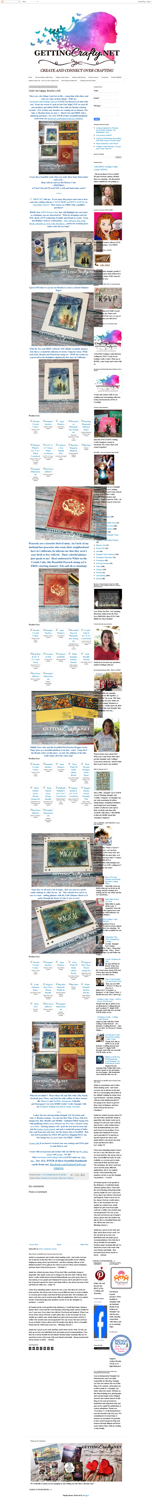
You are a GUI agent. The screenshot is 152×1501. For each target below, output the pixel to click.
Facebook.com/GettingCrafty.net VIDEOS (65, 118)
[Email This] (75, 1175)
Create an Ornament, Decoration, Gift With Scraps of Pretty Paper (108, 139)
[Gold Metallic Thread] (86, 659)
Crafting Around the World (87, 80)
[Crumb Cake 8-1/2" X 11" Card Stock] (86, 638)
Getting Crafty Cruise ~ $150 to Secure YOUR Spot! (109, 1000)
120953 (86, 644)
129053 (35, 1011)
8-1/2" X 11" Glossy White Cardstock (48, 457)
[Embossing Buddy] (60, 656)
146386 (73, 440)
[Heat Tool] (35, 1006)
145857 (86, 976)
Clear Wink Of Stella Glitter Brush (73, 779)
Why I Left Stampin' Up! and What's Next (113, 980)
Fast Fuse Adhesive (48, 474)
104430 (35, 480)
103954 (61, 428)
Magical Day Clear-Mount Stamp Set (86, 974)
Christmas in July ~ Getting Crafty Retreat (107, 1018)
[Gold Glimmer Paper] (35, 989)
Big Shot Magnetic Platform (73, 454)
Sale (97, 551)
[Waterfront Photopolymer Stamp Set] (73, 432)
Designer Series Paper (104, 528)
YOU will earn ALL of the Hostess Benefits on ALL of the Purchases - (57, 222)
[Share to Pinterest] (84, 1175)
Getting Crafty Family (46, 1129)
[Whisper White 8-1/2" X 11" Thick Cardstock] (35, 456)
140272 (35, 464)
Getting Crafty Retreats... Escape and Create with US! (108, 147)
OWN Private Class (49, 212)
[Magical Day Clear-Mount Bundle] (48, 992)
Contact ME (34, 1143)
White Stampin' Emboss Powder (74, 666)
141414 (73, 802)
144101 (35, 433)
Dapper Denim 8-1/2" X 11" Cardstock (73, 800)
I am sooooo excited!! (104, 135)
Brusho (37, 1178)
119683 (61, 804)
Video (98, 566)
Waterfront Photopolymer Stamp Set (73, 436)
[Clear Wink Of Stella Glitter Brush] (73, 775)
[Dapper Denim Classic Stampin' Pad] (86, 798)
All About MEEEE (116, 77)
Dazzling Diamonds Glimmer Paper (86, 433)
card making (101, 575)
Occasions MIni (57, 1178)
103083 (61, 661)
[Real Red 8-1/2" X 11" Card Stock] (35, 662)
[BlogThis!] (77, 1175)
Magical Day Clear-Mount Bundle (48, 996)
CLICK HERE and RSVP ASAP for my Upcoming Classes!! (60, 203)
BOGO (98, 513)
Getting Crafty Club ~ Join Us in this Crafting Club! (44, 80)
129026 (48, 476)
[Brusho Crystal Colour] (35, 426)
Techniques (100, 560)
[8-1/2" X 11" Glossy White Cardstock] (48, 453)
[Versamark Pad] (48, 656)
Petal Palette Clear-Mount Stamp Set (35, 802)
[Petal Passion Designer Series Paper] (86, 775)
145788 (35, 805)
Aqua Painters (61, 427)
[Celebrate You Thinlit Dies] (60, 453)
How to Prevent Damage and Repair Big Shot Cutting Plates (113, 880)
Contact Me (104, 77)
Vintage (99, 569)
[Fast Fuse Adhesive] (48, 471)
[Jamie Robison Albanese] (100, 1337)
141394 (86, 805)
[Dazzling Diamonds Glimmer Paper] (86, 429)
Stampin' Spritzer (48, 427)
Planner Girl (100, 545)
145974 (48, 805)
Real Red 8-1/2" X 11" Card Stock (35, 666)
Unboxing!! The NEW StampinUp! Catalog (112, 939)
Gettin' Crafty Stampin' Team (107, 534)
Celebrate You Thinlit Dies (60, 457)
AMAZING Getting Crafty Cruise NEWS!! (106, 168)
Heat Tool (35, 1009)
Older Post (84, 1244)
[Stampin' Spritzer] (48, 424)
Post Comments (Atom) (48, 1248)
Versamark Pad (48, 659)
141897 (73, 781)
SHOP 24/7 (38, 199)
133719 (35, 994)
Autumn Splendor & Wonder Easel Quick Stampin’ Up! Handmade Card (107, 130)
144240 (48, 459)
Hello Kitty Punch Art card (112, 900)
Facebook (44, 1178)
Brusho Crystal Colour (35, 430)
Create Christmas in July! (113, 960)
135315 (86, 436)
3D (97, 510)
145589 (86, 783)
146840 (61, 459)
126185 (48, 428)
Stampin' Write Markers (105, 554)
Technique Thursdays (104, 557)
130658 (73, 457)
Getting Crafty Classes (62, 77)
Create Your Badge (99, 1340)
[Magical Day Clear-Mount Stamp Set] (86, 970)
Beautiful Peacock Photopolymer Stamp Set (73, 645)
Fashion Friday (101, 531)
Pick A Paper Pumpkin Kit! (69, 80)
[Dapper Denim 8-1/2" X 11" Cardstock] (73, 796)
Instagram (66, 1101)
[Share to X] (80, 1175)
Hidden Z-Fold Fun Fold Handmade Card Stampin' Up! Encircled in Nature (112, 1060)
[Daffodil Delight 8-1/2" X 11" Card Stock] (60, 796)
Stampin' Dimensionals (35, 478)
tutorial (99, 578)
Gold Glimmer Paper (35, 993)
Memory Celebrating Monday (107, 540)
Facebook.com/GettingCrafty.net (44, 101)
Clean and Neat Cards (104, 525)
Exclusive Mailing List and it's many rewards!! (60, 1106)
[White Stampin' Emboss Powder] (73, 662)
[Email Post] (71, 1174)
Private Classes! (93, 77)
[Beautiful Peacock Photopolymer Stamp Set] (73, 641)
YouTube (57, 1101)
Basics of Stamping (103, 516)
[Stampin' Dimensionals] (35, 474)
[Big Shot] (86, 445)
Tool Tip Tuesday (102, 563)
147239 (73, 649)
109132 (73, 668)
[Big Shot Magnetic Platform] (73, 450)
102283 (48, 661)
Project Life (100, 548)
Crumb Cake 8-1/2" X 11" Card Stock (86, 642)
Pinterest (45, 1101)
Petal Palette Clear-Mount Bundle (48, 802)
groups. (60, 1154)
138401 (86, 664)
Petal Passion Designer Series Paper (86, 779)
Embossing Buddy (60, 659)
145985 (48, 999)
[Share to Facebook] (82, 1175)
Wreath (99, 572)
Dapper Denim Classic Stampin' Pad (86, 802)
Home (30, 77)
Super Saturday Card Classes (107, 143)
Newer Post (33, 1244)
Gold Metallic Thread (86, 662)
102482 (35, 668)
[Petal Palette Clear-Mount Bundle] (48, 798)
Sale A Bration (68, 1178)
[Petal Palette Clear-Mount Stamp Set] (35, 798)
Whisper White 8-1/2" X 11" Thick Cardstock (35, 460)
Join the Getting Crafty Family (44, 77)
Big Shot (86, 448)
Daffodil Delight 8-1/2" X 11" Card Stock (61, 800)
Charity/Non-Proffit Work (106, 522)
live (49, 1178)
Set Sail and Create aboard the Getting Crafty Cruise (112, 1036)
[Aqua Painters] (60, 424)
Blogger (86, 1495)
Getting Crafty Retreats (79, 77)
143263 (86, 449)
